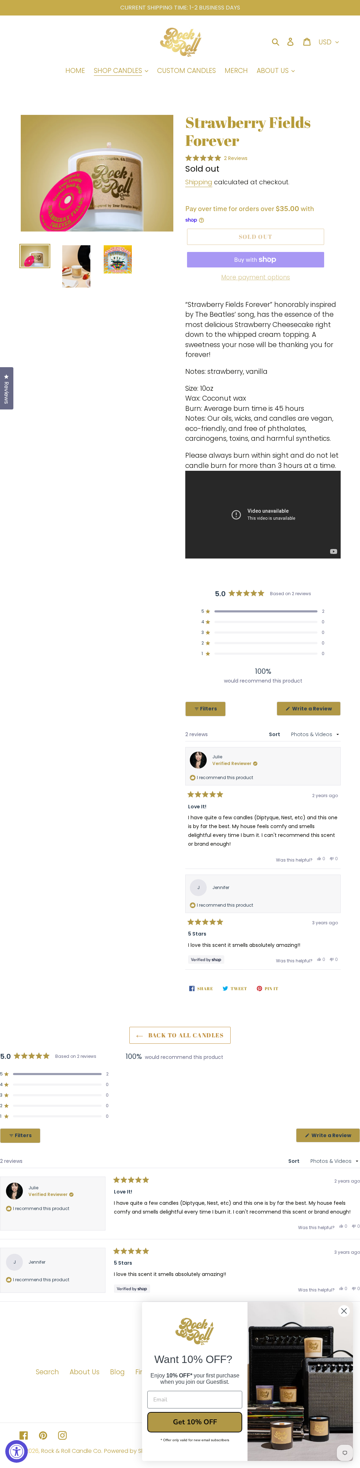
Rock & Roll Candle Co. (71, 1451)
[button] (216, 158)
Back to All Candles (185, 1035)
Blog (117, 1372)
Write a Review (316, 710)
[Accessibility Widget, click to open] (16, 1451)
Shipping (198, 182)
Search (47, 1372)
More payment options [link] (255, 277)
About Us (84, 1372)
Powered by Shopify (131, 1451)
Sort (275, 734)
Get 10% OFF (195, 1422)
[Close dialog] (344, 1311)
